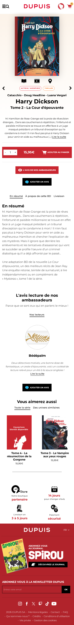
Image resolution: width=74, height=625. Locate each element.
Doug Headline (34, 95)
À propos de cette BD (38, 196)
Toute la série (22, 407)
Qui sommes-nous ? (17, 616)
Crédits (37, 616)
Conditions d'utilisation (57, 616)
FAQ (65, 612)
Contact (55, 612)
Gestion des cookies (45, 620)
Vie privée (25, 620)
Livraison (59, 196)
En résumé (16, 196)
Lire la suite (59, 136)
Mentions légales (38, 612)
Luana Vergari (57, 95)
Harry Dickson (37, 101)
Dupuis (37, 6)
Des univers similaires (46, 407)
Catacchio (14, 95)
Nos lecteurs (36, 314)
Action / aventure (30, 88)
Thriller (49, 88)
